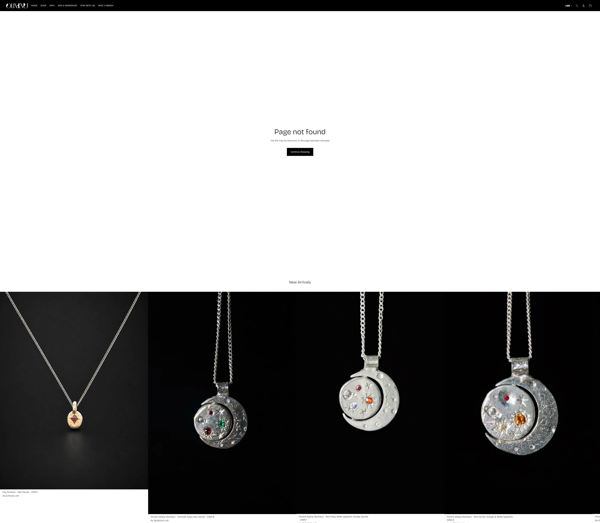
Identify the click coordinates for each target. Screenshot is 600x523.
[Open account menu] (583, 5)
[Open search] (576, 5)
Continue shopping (300, 152)
